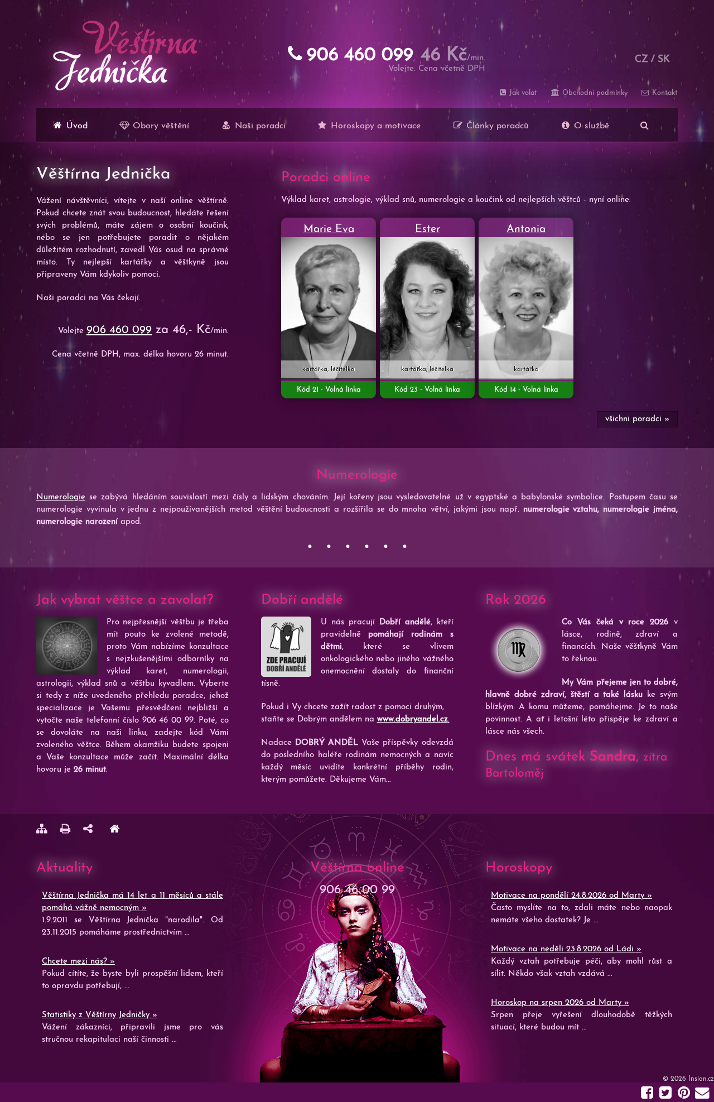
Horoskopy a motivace (374, 126)
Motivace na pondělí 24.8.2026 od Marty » (571, 896)
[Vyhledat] (644, 125)
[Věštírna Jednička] (114, 830)
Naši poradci (259, 126)
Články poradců (496, 126)
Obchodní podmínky (593, 93)
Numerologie (60, 497)
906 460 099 (119, 330)
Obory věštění (159, 126)
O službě (590, 126)
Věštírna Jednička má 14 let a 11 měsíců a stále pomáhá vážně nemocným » (132, 902)
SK (664, 59)
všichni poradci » (637, 419)
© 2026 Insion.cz (688, 1079)
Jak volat (522, 93)
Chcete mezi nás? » (78, 961)
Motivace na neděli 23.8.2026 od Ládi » (566, 949)
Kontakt (664, 93)
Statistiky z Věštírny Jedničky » (99, 1015)
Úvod (76, 126)
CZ (641, 59)
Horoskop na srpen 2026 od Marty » (560, 1003)
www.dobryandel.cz (412, 719)
